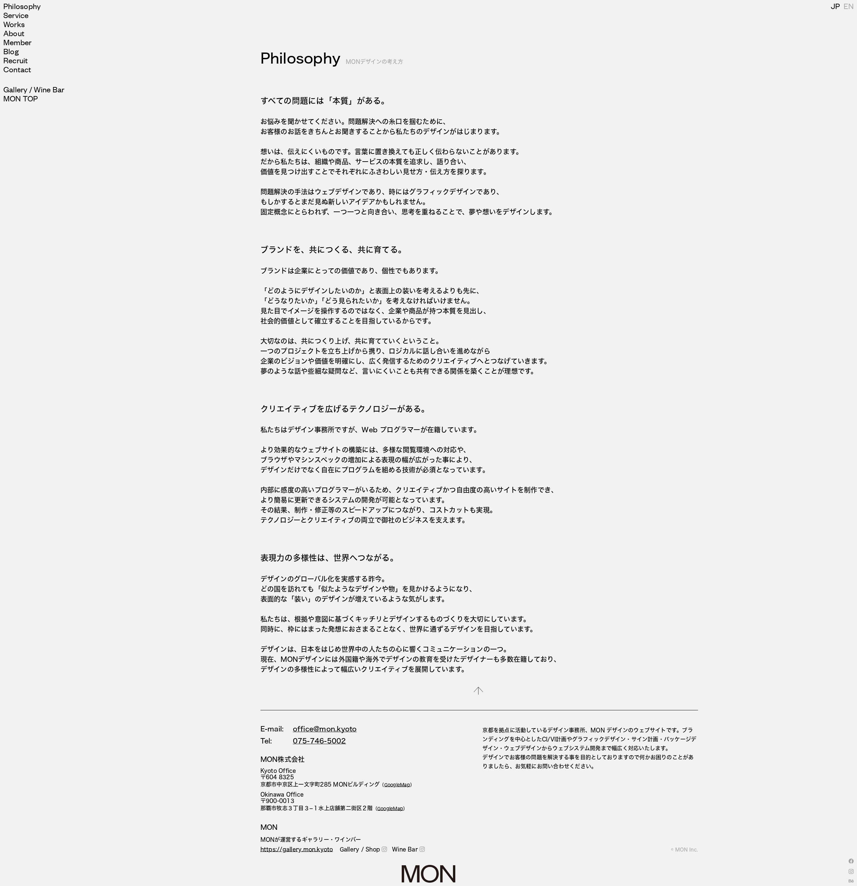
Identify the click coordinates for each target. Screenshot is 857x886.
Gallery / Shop (360, 849)
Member (17, 42)
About (13, 33)
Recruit (15, 60)
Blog (11, 51)
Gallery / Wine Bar (33, 89)
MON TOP (20, 98)
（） (397, 784)
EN (849, 6)
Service (16, 15)
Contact (17, 69)
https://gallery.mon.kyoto (296, 849)
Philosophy (22, 6)
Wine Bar (405, 849)
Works (14, 24)
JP (835, 6)
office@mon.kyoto (325, 728)
